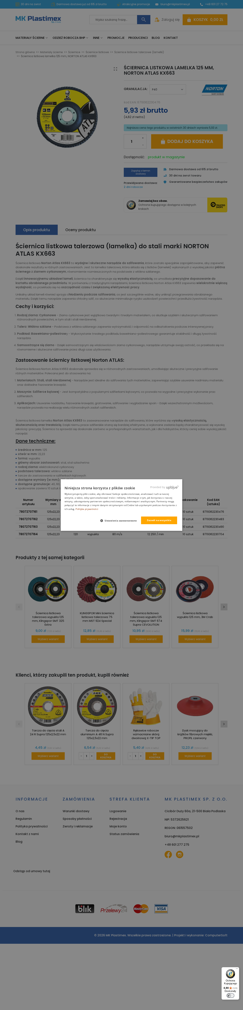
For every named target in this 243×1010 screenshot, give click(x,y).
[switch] (230, 995)
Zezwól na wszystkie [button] (159, 520)
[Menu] (237, 969)
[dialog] (121, 505)
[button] (120, 520)
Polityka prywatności (87, 509)
